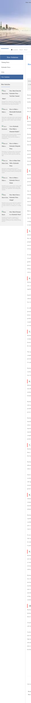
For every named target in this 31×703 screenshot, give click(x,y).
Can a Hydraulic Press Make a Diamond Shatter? (14, 129)
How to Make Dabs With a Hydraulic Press (14, 163)
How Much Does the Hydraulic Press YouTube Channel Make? (11, 94)
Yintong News (5, 62)
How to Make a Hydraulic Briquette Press (14, 146)
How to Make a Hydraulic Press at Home (14, 180)
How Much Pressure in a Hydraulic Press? (15, 213)
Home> (21, 49)
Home (27, 2)
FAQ (2, 72)
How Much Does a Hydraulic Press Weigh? (14, 197)
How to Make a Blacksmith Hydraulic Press (15, 112)
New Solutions (5, 77)
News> (26, 49)
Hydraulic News (5, 67)
